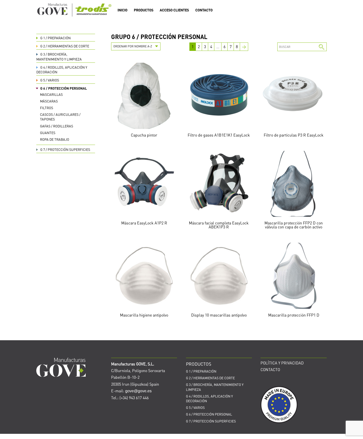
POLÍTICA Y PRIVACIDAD (282, 362)
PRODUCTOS (143, 10)
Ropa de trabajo (54, 139)
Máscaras (49, 101)
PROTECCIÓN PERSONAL (63, 88)
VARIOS (49, 80)
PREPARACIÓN (55, 38)
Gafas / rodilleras (56, 126)
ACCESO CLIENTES (174, 10)
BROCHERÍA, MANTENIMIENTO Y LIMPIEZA (59, 56)
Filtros (46, 107)
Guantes (47, 132)
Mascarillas (51, 94)
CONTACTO (204, 10)
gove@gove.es (138, 391)
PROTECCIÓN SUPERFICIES (65, 149)
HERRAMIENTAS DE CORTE (64, 46)
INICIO (122, 10)
